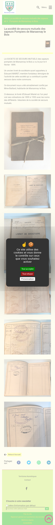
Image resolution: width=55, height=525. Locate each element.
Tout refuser (27, 274)
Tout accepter (27, 269)
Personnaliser (27, 279)
